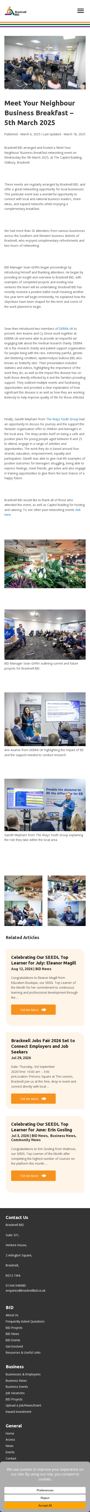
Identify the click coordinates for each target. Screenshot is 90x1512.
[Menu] (81, 11)
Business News (62, 1136)
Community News (26, 1140)
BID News (43, 969)
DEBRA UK (66, 329)
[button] (33, 1010)
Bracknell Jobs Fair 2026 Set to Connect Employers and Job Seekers (43, 1046)
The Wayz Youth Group (62, 419)
